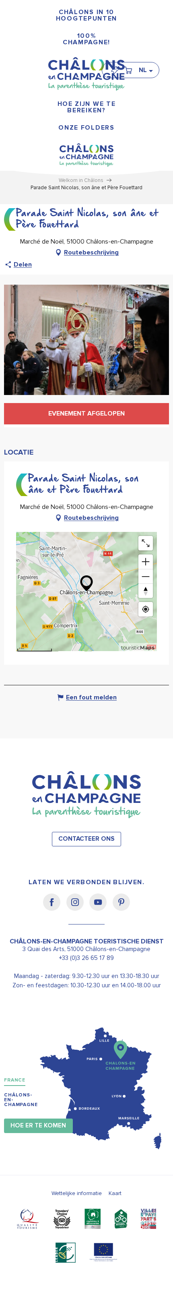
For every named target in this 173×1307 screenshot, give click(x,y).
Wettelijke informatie (76, 1193)
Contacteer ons (86, 839)
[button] (145, 70)
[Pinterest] (121, 908)
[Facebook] (54, 908)
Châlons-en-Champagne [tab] (21, 1100)
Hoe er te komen (38, 1125)
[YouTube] (100, 908)
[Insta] (77, 908)
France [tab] (14, 1080)
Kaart (115, 1193)
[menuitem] (86, 15)
